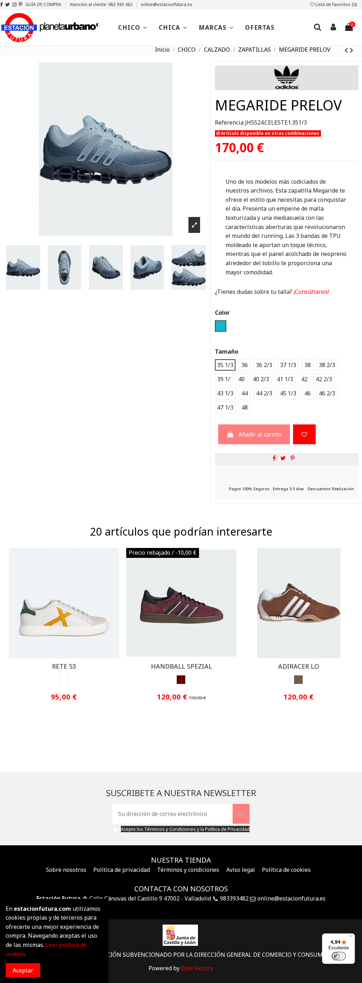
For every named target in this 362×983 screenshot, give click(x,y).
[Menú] (350, 937)
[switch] (339, 956)
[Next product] (351, 50)
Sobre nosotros (66, 870)
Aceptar (23, 970)
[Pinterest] (292, 458)
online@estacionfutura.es (166, 4)
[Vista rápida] (69, 655)
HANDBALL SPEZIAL (181, 666)
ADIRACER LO (298, 666)
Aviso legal (240, 870)
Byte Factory (197, 968)
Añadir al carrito (259, 434)
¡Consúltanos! (310, 292)
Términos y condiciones (188, 870)
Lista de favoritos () (335, 4)
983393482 (234, 898)
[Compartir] (274, 458)
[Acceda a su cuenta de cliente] (333, 28)
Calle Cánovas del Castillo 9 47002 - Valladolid (150, 898)
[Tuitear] (283, 458)
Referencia (229, 122)
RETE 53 (64, 666)
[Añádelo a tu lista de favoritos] (304, 434)
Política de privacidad (121, 870)
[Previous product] (347, 50)
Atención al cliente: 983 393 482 (102, 4)
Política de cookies (286, 870)
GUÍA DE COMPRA (44, 4)
